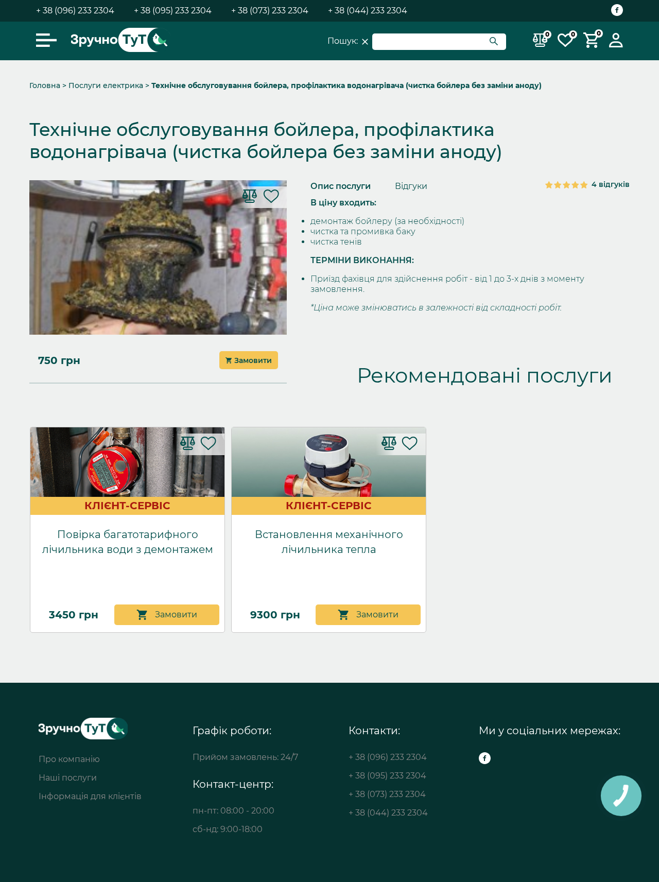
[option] (329, 203)
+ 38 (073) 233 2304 (269, 10)
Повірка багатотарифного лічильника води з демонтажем (127, 542)
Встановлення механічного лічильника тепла (329, 542)
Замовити (253, 360)
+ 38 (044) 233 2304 (367, 10)
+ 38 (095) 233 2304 (173, 10)
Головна (44, 85)
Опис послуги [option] (340, 186)
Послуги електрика (105, 85)
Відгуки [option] (411, 186)
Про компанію (69, 759)
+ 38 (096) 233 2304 (75, 10)
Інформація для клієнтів (90, 796)
